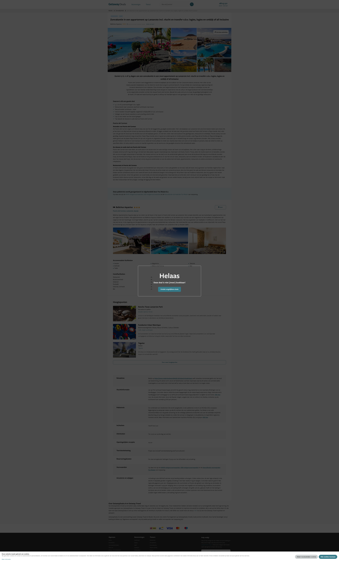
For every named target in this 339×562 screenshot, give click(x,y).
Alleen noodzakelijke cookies (306, 557)
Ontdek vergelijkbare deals (169, 289)
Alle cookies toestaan (328, 557)
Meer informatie (6, 559)
